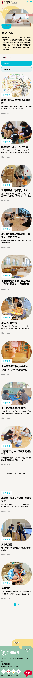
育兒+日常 (6, 69)
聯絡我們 (19, 675)
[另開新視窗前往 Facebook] (3, 671)
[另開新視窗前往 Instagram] (13, 671)
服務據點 (10, 675)
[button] (28, 673)
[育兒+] (9, 2)
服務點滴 (6, 63)
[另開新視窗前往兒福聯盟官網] (10, 653)
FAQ (2, 675)
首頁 (2, 57)
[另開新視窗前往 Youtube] (8, 671)
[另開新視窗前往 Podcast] (18, 671)
